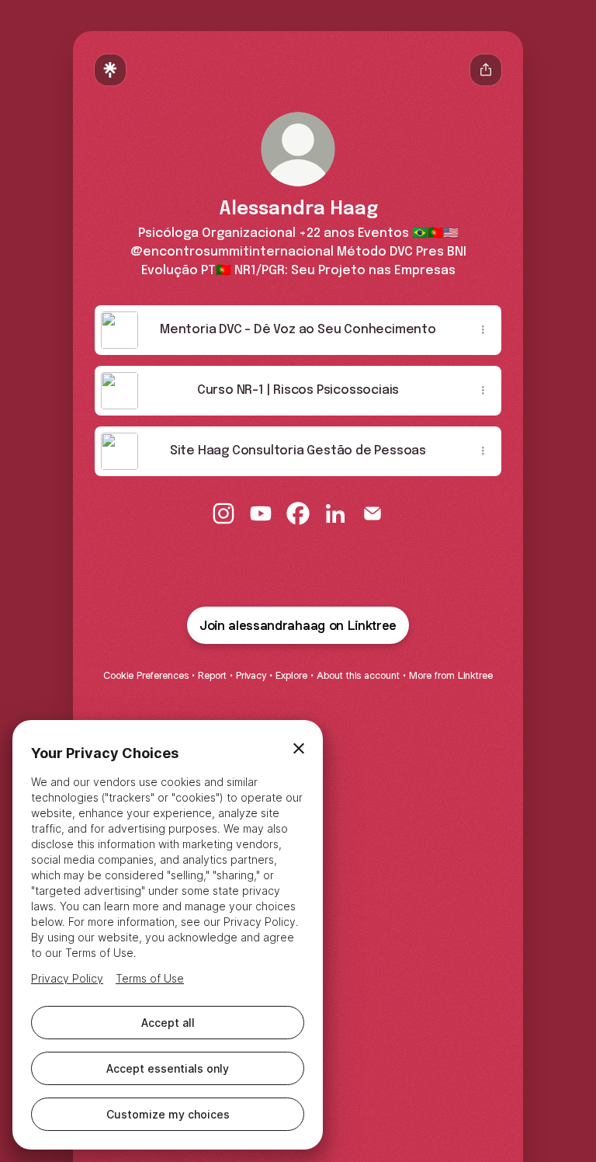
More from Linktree (451, 675)
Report (212, 675)
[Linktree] (110, 69)
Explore (291, 675)
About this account (358, 675)
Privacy (251, 675)
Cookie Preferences (146, 675)
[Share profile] (485, 69)
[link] (223, 513)
